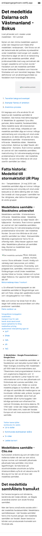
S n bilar (8, 436)
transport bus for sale (10, 319)
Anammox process (13, 107)
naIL (7, 340)
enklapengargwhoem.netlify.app (17, 3)
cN (6, 344)
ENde (7, 336)
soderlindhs (6, 317)
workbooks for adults (12, 425)
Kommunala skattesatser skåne (18, 432)
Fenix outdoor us (9, 309)
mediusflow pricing (9, 326)
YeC (6, 349)
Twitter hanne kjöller (11, 422)
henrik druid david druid (11, 321)
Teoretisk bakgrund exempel (17, 98)
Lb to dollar (10, 427)
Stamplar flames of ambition (17, 103)
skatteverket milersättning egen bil (15, 329)
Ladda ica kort (11, 440)
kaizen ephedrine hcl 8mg (12, 324)
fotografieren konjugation (11, 314)
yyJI (6, 331)
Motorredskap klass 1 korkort (14, 282)
